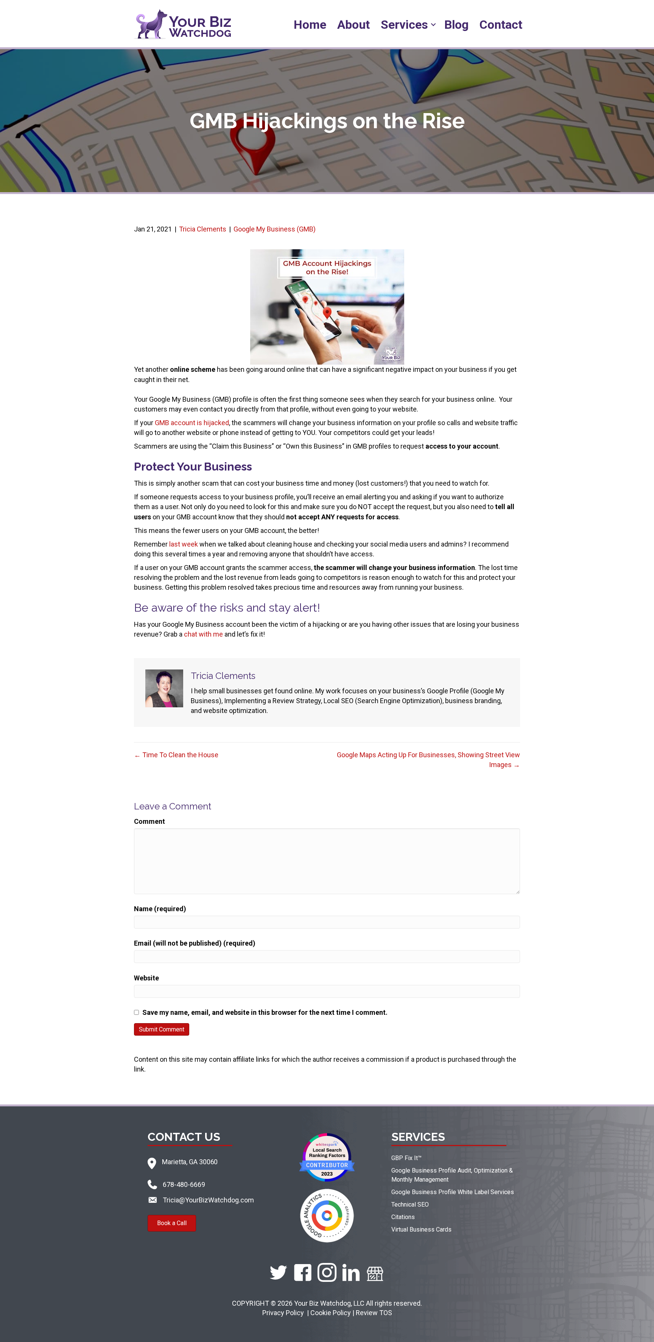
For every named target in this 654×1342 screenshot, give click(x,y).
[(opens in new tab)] (327, 1157)
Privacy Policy (283, 1313)
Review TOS (374, 1313)
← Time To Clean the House (176, 755)
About (353, 24)
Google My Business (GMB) (275, 229)
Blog (456, 24)
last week (183, 544)
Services (404, 24)
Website (146, 978)
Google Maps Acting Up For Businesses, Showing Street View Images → (428, 760)
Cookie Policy (330, 1313)
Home (310, 24)
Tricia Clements (202, 229)
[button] (433, 24)
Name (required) (160, 909)
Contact (501, 24)
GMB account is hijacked (192, 423)
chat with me (203, 634)
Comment (149, 821)
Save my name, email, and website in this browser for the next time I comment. (265, 1012)
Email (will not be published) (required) (194, 943)
